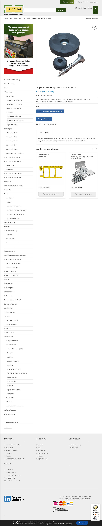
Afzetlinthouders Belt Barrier (13, 173)
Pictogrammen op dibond (12, 300)
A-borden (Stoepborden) (12, 80)
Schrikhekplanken (9, 312)
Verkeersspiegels (11, 324)
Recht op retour (43, 453)
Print (39, 124)
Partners (40, 456)
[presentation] (93, 149)
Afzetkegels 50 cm (12, 137)
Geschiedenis (42, 450)
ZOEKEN (61, 10)
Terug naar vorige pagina (91, 18)
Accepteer (82, 523)
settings (69, 524)
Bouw (6, 194)
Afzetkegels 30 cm (12, 133)
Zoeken (8, 427)
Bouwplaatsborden (13, 218)
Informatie (10, 385)
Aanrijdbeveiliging (9, 84)
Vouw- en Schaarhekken (13, 108)
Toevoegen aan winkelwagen (52, 111)
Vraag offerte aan (44, 119)
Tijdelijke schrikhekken (14, 116)
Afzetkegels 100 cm (12, 149)
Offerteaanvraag (67, 2)
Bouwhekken (10, 198)
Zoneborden (10, 394)
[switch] (95, 518)
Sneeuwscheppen (11, 247)
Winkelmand (80, 2)
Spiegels (6, 316)
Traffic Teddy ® (9, 332)
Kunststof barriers (10, 271)
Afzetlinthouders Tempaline (13, 178)
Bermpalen (7, 190)
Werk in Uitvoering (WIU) (15, 349)
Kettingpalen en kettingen (12, 259)
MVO (39, 448)
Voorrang (10, 357)
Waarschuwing (12, 381)
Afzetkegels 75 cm (12, 145)
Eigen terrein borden (13, 390)
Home (6, 18)
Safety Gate (42, 157)
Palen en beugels (9, 292)
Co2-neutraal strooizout (13, 243)
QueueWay (9, 169)
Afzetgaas (7, 88)
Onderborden (10, 398)
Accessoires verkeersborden (15, 406)
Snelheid (10, 353)
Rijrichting (10, 365)
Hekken (9, 202)
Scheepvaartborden (10, 304)
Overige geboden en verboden (17, 373)
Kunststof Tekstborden (11, 275)
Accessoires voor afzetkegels (15, 153)
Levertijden (9, 448)
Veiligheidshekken (15, 18)
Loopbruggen (8, 284)
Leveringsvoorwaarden (12, 445)
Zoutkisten (9, 235)
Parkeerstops (8, 296)
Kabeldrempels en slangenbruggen (15, 255)
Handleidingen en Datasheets (14, 459)
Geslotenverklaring (13, 361)
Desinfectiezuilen (9, 222)
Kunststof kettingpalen (13, 263)
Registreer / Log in (92, 2)
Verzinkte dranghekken (14, 104)
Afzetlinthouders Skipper (12, 157)
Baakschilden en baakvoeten (13, 186)
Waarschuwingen (9, 414)
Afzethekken (8, 92)
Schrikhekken (10, 112)
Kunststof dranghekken (14, 100)
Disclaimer (8, 453)
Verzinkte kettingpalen (13, 267)
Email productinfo (51, 124)
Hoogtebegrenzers (10, 251)
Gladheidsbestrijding (10, 231)
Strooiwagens (10, 239)
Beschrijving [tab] (44, 132)
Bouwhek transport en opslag (16, 210)
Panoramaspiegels (12, 320)
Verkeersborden (9, 337)
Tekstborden (10, 402)
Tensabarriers (10, 165)
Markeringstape (9, 288)
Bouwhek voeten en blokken (16, 214)
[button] (94, 27)
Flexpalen (7, 226)
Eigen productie (43, 459)
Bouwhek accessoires (14, 206)
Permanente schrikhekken (15, 120)
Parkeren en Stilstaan (14, 369)
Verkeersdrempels (10, 410)
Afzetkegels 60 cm (12, 141)
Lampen (6, 279)
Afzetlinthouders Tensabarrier (13, 161)
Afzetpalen (7, 182)
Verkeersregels (12, 377)
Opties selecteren (52, 194)
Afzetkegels (8, 129)
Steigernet (7, 328)
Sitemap (8, 456)
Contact (40, 445)
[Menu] (99, 505)
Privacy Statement (11, 450)
